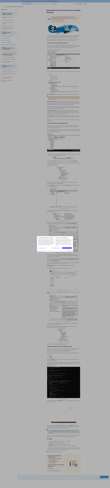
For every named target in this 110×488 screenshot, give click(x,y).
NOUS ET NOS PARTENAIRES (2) (62, 237)
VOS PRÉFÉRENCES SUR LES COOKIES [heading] (45, 237)
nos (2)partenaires (59, 239)
